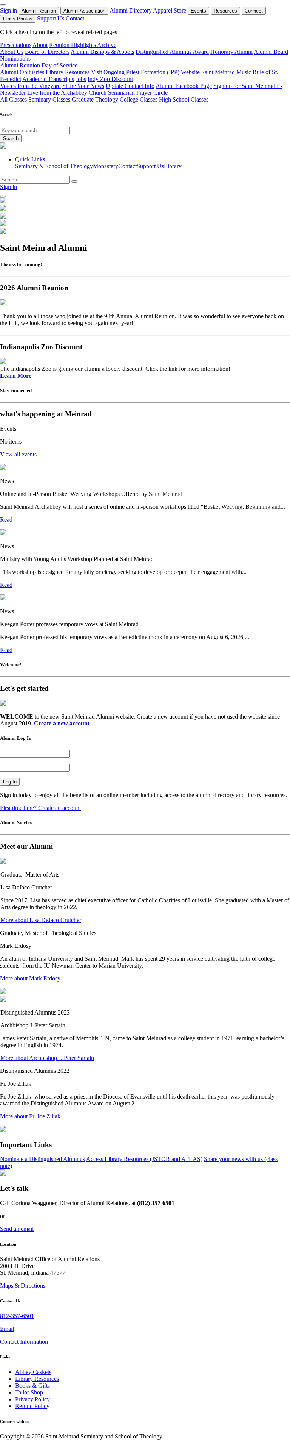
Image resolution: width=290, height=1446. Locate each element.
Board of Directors (47, 51)
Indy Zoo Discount (110, 79)
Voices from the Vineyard (30, 86)
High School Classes (183, 99)
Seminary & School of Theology (54, 166)
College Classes (138, 99)
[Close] (3, 5)
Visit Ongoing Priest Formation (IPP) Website (145, 72)
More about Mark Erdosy (30, 978)
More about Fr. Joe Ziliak (30, 1116)
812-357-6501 (17, 1316)
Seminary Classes (49, 99)
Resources (225, 11)
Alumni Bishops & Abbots (102, 51)
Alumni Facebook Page (184, 86)
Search (11, 138)
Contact (75, 18)
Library (173, 166)
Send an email (17, 1229)
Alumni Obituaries (22, 72)
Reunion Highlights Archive (82, 45)
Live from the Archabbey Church (66, 92)
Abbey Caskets (33, 1372)
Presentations (15, 45)
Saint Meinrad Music (226, 72)
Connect (254, 11)
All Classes (13, 99)
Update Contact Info (130, 86)
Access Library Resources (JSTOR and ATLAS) (144, 1159)
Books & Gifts (32, 1385)
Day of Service (59, 65)
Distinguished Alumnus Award (172, 51)
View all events (18, 454)
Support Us (51, 18)
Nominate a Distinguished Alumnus (42, 1159)
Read (6, 519)
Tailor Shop (29, 1392)
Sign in (8, 10)
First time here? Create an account (40, 808)
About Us (11, 51)
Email (7, 1329)
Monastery (105, 166)
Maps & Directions (22, 1285)
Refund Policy (32, 1406)
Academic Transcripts (48, 79)
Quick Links (30, 159)
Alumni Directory (131, 10)
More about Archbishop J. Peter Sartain (47, 1058)
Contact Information (24, 1341)
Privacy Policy (32, 1399)
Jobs (81, 79)
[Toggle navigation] (3, 196)
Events (198, 11)
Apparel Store (170, 10)
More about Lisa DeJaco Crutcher (40, 920)
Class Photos (17, 19)
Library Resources (67, 72)
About (40, 45)
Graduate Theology (95, 99)
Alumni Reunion (39, 11)
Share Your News (83, 86)
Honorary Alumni (231, 51)
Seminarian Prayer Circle (138, 92)
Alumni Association (84, 11)
